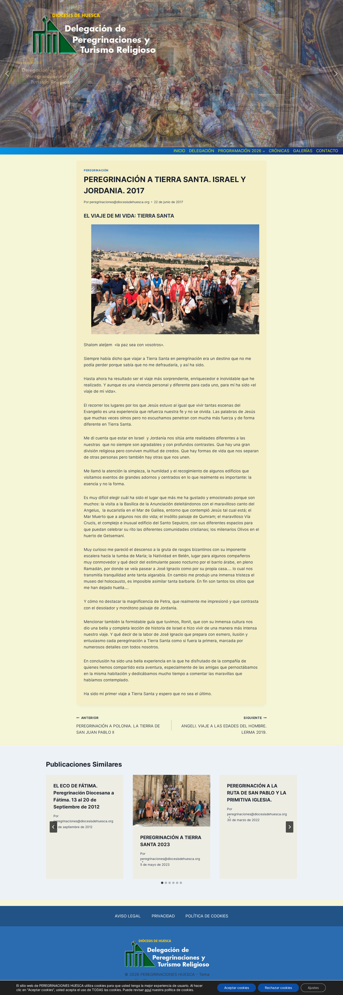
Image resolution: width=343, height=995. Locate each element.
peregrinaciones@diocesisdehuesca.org (119, 202)
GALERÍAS (302, 150)
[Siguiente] (289, 827)
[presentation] (171, 800)
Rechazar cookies (278, 988)
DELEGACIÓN (201, 150)
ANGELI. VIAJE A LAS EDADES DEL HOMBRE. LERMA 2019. (224, 725)
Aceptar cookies (236, 988)
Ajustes (313, 988)
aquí (148, 990)
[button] (7, 73)
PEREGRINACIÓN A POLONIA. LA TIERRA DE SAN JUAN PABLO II (118, 725)
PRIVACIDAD (163, 916)
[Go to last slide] (53, 827)
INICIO (179, 150)
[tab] (162, 883)
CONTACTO (327, 150)
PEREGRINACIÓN (96, 170)
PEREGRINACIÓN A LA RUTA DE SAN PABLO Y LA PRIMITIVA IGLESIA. (256, 793)
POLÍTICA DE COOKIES (207, 916)
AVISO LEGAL (128, 916)
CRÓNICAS (279, 150)
